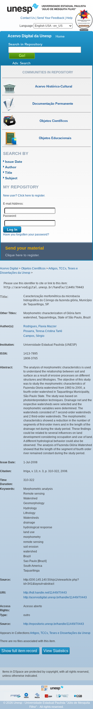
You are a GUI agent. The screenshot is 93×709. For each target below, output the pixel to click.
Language (27, 25)
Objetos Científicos (33, 268)
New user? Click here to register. (24, 195)
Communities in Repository (47, 72)
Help (69, 18)
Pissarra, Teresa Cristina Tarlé (42, 331)
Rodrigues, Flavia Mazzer (40, 326)
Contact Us (28, 18)
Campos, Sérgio (33, 336)
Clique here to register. (22, 255)
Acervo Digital (9, 268)
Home (60, 36)
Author (10, 167)
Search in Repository (25, 44)
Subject (11, 178)
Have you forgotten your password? (26, 234)
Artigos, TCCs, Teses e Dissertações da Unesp (60, 633)
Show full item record (19, 651)
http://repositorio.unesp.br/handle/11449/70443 (53, 624)
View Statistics (55, 651)
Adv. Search (21, 63)
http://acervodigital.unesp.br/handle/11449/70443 (55, 597)
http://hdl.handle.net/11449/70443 (45, 592)
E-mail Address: (13, 203)
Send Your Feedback (50, 18)
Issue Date (13, 162)
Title (8, 173)
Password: (10, 216)
